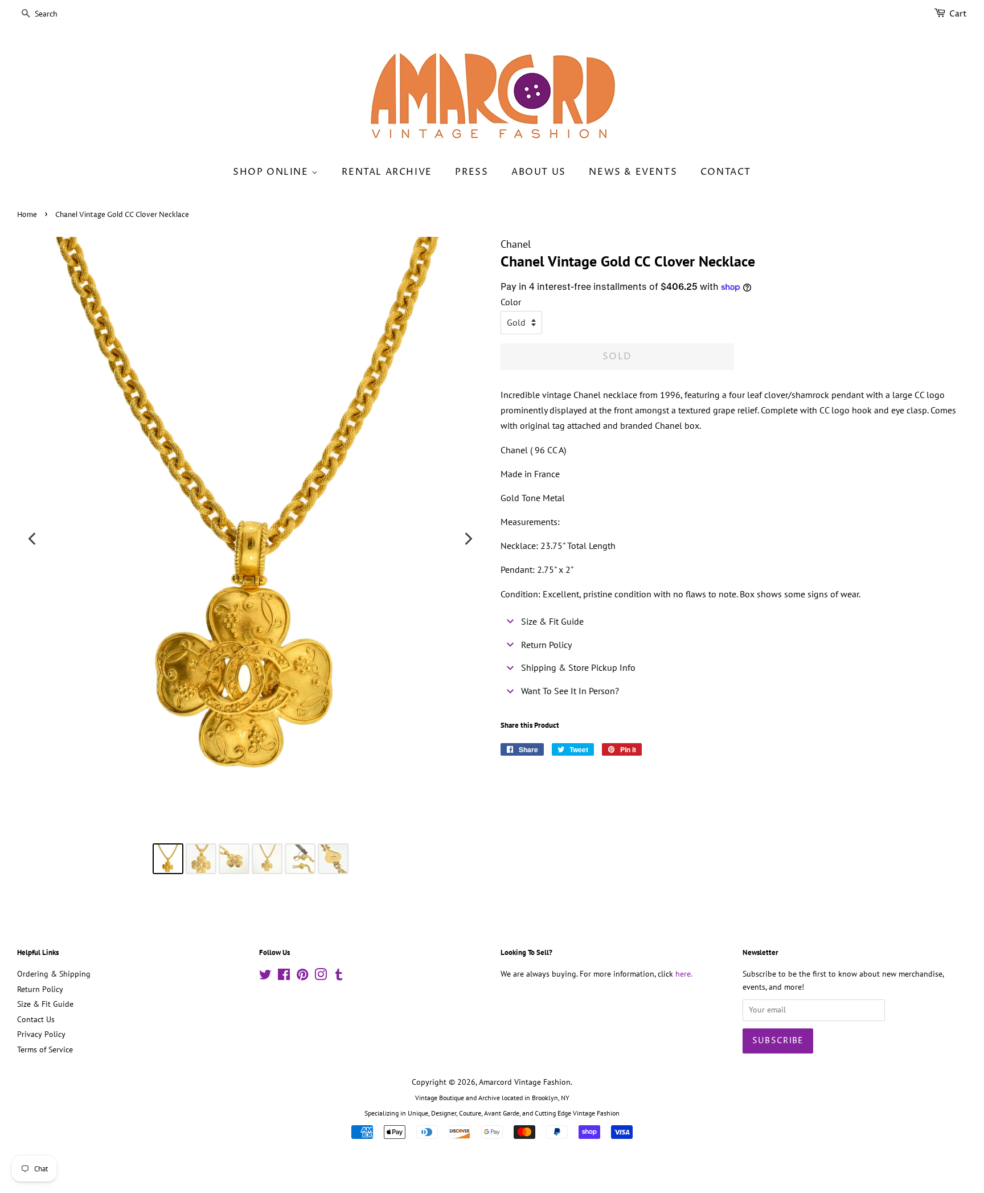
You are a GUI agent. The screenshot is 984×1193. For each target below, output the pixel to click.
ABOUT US (538, 172)
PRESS (471, 172)
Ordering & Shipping (54, 974)
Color (511, 302)
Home (27, 215)
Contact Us (36, 1019)
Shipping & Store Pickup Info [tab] (578, 667)
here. (683, 974)
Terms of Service (45, 1049)
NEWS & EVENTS (633, 172)
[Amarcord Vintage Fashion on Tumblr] (339, 976)
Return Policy (40, 989)
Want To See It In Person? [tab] (570, 690)
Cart (958, 14)
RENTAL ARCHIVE (387, 172)
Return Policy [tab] (546, 644)
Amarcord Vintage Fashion (525, 1082)
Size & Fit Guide (45, 1004)
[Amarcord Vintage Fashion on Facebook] (283, 976)
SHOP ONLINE (272, 172)
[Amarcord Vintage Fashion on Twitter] (265, 976)
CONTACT (725, 172)
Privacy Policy (41, 1034)
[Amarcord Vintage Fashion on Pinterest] (302, 976)
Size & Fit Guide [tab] (552, 621)
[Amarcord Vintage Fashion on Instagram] (320, 976)
